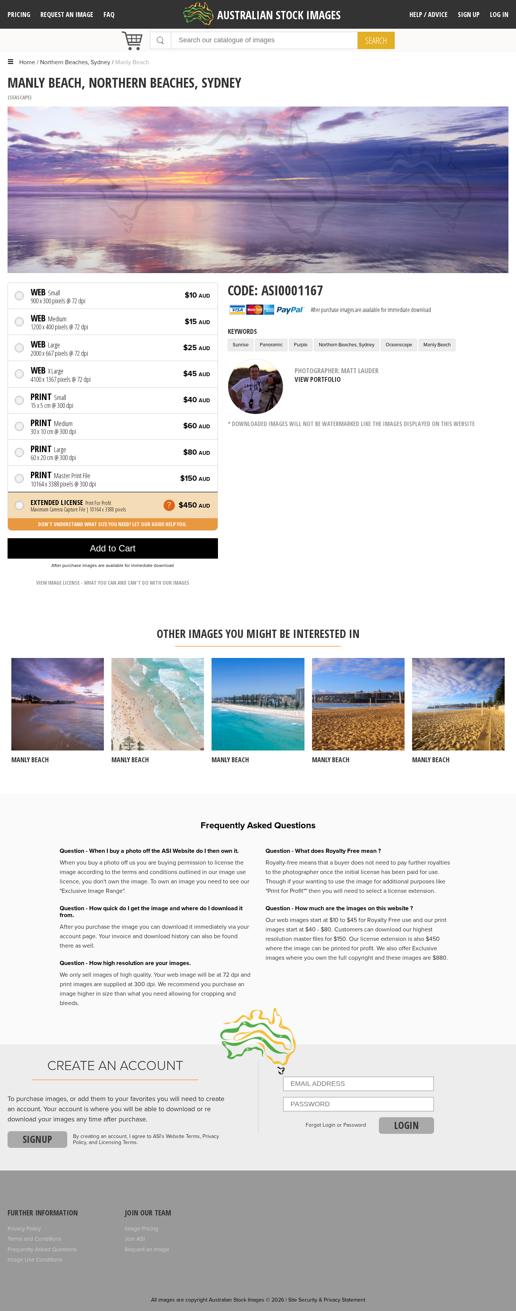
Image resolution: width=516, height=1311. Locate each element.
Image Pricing (141, 1228)
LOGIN (406, 1125)
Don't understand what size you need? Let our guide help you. (112, 524)
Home (27, 62)
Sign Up (469, 14)
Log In (499, 14)
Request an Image (147, 1249)
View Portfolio (318, 379)
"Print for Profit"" (286, 891)
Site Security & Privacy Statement (326, 1300)
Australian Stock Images (279, 15)
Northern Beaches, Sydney (75, 62)
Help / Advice (428, 14)
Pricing (19, 14)
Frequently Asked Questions (42, 1249)
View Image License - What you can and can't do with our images (112, 582)
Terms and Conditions (34, 1238)
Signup (37, 1139)
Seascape (19, 97)
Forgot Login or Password (336, 1125)
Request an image (66, 14)
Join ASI (135, 1238)
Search (376, 40)
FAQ (109, 14)
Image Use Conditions (35, 1259)
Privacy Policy (24, 1228)
